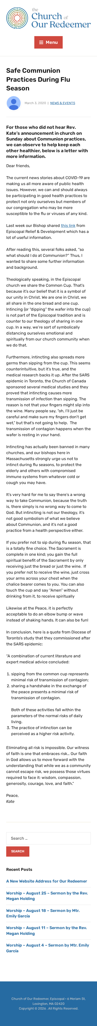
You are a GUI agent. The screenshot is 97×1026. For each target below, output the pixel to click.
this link (68, 225)
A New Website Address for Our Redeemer (46, 881)
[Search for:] (48, 838)
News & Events (62, 103)
